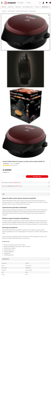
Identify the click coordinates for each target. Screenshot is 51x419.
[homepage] (10, 2)
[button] (21, 2)
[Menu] (2, 2)
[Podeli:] (49, 15)
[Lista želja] (47, 3)
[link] (43, 3)
